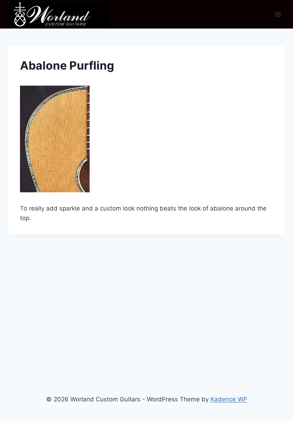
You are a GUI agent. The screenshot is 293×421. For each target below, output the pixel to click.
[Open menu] (277, 14)
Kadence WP (228, 399)
